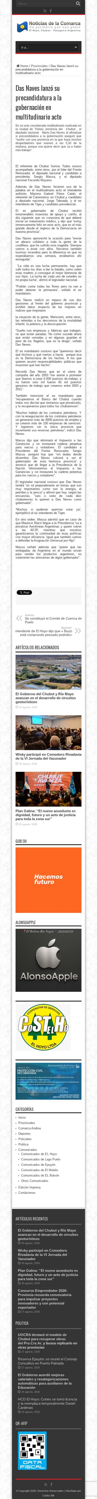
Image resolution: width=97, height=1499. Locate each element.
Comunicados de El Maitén (39, 1170)
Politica (23, 1144)
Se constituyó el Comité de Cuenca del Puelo (54, 619)
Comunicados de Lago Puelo (40, 1159)
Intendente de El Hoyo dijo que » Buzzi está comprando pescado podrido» (43, 631)
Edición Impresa (29, 1187)
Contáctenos (27, 1192)
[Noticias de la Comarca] (48, 29)
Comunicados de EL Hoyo (39, 1154)
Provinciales (39, 66)
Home (24, 66)
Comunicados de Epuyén (38, 1164)
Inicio (22, 1117)
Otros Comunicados (34, 1181)
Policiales (25, 1139)
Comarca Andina (29, 1128)
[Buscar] (77, 3)
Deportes (24, 1133)
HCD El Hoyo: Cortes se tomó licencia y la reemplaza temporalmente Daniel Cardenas (47, 1403)
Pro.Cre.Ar (32, 1343)
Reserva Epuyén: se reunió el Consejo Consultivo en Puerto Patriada (47, 1361)
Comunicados (27, 1150)
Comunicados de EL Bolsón (40, 1175)
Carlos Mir (48, 1495)
